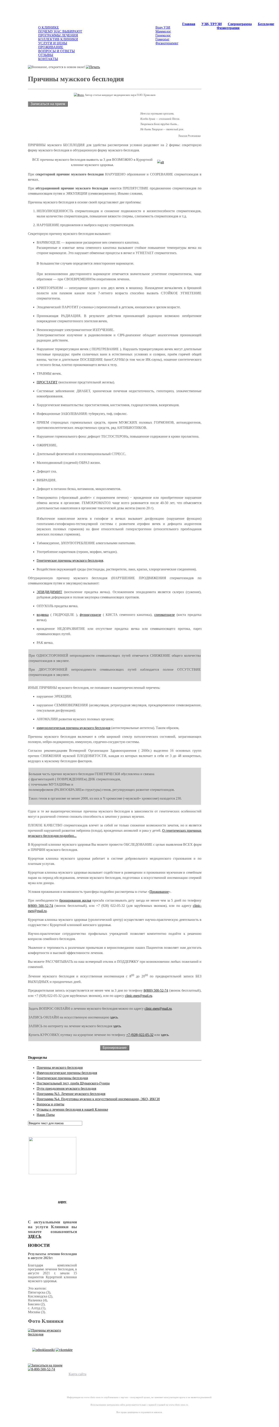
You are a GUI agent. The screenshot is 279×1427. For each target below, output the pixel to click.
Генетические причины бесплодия (62, 1078)
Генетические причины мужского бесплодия (70, 560)
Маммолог (163, 31)
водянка (43, 615)
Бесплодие (266, 24)
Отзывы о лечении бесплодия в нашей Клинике (72, 1109)
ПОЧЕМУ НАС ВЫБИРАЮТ (60, 31)
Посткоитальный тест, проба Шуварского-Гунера (73, 1083)
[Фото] (79, 95)
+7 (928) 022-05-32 (139, 1035)
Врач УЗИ (162, 27)
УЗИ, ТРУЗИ (211, 24)
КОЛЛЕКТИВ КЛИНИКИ (58, 39)
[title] (160, 162)
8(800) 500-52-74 (40, 905)
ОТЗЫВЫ (45, 55)
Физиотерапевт (166, 43)
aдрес (62, 1202)
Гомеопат (162, 39)
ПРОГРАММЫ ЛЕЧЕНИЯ (58, 35)
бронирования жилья (75, 900)
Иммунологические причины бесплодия (67, 1073)
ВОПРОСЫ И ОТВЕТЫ (56, 51)
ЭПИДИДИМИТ (49, 592)
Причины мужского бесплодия (60, 1067)
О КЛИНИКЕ (48, 27)
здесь (114, 1017)
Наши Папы (46, 1115)
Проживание (159, 892)
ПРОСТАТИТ (47, 382)
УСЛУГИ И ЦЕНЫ (52, 43)
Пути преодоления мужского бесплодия (66, 1088)
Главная (188, 24)
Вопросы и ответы (50, 1104)
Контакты (94, 1374)
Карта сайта (77, 1374)
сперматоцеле (164, 615)
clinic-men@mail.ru (138, 996)
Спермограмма (240, 24)
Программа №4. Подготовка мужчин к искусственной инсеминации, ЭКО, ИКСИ (98, 1099)
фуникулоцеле (90, 615)
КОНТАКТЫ (48, 59)
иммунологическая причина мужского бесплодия (73, 728)
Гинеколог (163, 35)
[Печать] (93, 67)
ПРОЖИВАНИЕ (50, 47)
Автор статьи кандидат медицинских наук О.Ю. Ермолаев (120, 95)
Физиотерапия (228, 28)
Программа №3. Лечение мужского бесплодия (71, 1094)
